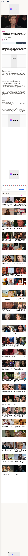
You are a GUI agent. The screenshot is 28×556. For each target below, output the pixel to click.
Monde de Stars (6, 39)
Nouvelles (3, 31)
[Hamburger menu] (26, 1)
